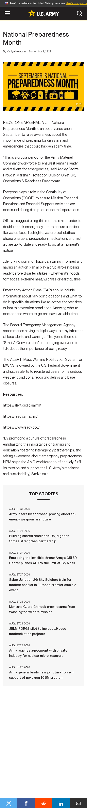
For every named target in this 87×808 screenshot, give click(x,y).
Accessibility (24, 790)
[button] (2, 8)
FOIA (45, 790)
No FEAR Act (65, 790)
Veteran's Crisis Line (43, 795)
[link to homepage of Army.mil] (43, 13)
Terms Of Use (73, 784)
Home (9, 784)
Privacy (50, 784)
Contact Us (28, 784)
